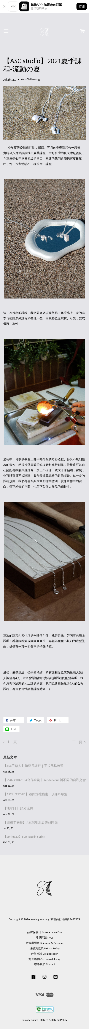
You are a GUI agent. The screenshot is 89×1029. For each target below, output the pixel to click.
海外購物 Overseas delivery (44, 959)
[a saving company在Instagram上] (44, 979)
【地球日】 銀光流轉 (18, 808)
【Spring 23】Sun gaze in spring (24, 836)
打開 (82, 6)
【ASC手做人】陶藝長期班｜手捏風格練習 (33, 766)
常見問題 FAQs (44, 937)
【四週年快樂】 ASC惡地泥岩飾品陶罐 (30, 822)
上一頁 (12, 742)
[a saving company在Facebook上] (33, 979)
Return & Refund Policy (53, 1020)
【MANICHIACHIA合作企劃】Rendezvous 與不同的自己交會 (44, 780)
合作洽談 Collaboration (44, 953)
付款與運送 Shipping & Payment (45, 943)
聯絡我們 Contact (44, 964)
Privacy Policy (30, 1020)
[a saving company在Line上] (55, 979)
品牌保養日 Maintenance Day (44, 932)
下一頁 (77, 742)
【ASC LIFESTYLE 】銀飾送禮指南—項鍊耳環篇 (35, 794)
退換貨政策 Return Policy (45, 948)
